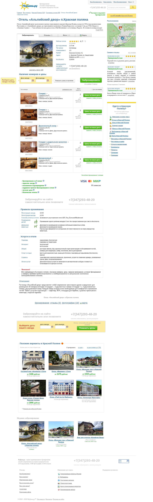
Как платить (108, 2)
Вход (130, 2)
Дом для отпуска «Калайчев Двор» (90, 437)
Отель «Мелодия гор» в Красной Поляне (88, 370)
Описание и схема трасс (121, 117)
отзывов (72, 43)
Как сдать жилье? (24, 486)
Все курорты (27, 12)
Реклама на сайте (58, 499)
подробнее (99, 30)
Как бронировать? (24, 474)
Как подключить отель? (26, 483)
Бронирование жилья (67, 490)
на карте (82, 57)
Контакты (49, 499)
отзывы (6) (55, 303)
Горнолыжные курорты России (70, 474)
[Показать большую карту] (121, 47)
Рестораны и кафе (117, 141)
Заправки (114, 152)
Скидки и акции (117, 126)
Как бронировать (96, 2)
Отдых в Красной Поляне (121, 120)
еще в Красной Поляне (121, 16)
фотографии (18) (70, 303)
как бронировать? (74, 68)
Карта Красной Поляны (120, 136)
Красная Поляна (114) (38, 12)
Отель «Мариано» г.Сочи (61, 371)
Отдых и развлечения (119, 144)
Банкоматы (115, 147)
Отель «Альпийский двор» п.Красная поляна (31, 444)
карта (84, 303)
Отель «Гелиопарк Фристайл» (88, 398)
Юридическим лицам (25, 480)
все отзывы (132, 52)
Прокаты (114, 150)
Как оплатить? (23, 477)
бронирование (42, 303)
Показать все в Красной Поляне (32, 408)
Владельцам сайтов (25, 492)
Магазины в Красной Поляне (121, 139)
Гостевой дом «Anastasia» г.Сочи (33, 371)
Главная (19, 12)
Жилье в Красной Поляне (121, 129)
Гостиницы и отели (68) (53, 12)
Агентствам (23, 489)
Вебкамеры (64, 477)
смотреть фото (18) (36, 70)
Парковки (114, 155)
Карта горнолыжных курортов (70, 486)
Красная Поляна (75, 53)
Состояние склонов (67, 480)
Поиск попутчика (66, 483)
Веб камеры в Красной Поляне (118, 132)
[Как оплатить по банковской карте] (90, 182)
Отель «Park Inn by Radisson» (61, 397)
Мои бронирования (120, 2)
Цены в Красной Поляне (120, 123)
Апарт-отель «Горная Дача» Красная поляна (33, 399)
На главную (41, 499)
